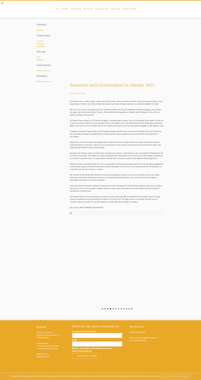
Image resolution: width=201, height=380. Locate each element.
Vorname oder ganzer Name (84, 331)
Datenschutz (43, 357)
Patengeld (40, 44)
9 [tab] (123, 308)
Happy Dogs (115, 9)
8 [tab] (121, 308)
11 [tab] (129, 308)
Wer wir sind (88, 9)
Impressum (42, 354)
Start (57, 9)
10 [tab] (126, 308)
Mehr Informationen (44, 81)
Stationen (40, 60)
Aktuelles (64, 9)
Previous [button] (72, 258)
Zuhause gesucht (101, 9)
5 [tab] (113, 308)
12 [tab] (131, 308)
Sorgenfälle (41, 46)
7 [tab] (118, 308)
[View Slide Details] (117, 259)
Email (74, 340)
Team (39, 57)
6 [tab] (115, 308)
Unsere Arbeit (76, 9)
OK (163, 376)
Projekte (40, 41)
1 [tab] (102, 308)
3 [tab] (107, 308)
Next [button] (161, 258)
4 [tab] (110, 308)
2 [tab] (105, 308)
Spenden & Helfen (129, 9)
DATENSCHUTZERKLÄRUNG (178, 376)
